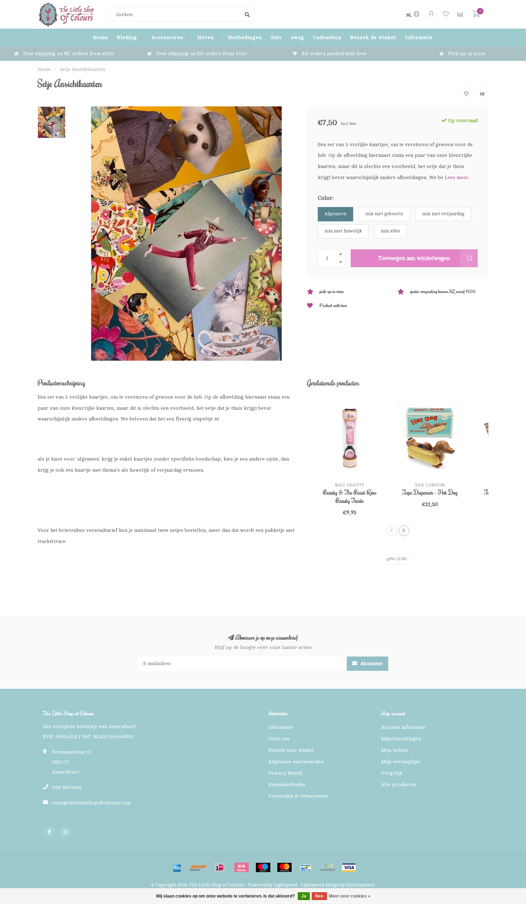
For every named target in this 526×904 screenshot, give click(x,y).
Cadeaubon (327, 37)
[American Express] (177, 867)
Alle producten (398, 784)
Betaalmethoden (286, 784)
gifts (396, 558)
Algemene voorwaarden (295, 761)
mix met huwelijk (343, 231)
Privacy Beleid (285, 773)
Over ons (278, 738)
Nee (319, 896)
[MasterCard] (284, 867)
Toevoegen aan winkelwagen (414, 258)
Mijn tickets (394, 750)
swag (297, 37)
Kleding (127, 37)
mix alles (390, 231)
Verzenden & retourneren (298, 796)
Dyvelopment (360, 885)
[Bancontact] (306, 867)
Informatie (419, 37)
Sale (276, 37)
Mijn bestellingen (401, 738)
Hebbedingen (245, 37)
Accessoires (167, 37)
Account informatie (403, 727)
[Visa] (349, 867)
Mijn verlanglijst (400, 761)
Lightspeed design (320, 885)
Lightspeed (285, 885)
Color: (325, 198)
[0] (475, 15)
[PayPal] (327, 867)
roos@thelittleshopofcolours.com (91, 803)
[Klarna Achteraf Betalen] (241, 867)
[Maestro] (263, 867)
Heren (206, 37)
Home (100, 37)
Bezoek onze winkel (291, 750)
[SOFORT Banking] (199, 867)
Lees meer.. (458, 177)
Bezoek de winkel (373, 37)
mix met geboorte (384, 213)
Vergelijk (392, 773)
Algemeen (335, 213)
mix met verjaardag (443, 213)
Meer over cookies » (349, 896)
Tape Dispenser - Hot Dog (430, 492)
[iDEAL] (220, 867)
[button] (391, 530)
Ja (303, 896)
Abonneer (371, 663)
